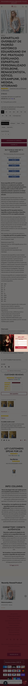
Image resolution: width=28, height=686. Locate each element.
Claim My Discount (21, 347)
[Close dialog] (27, 334)
